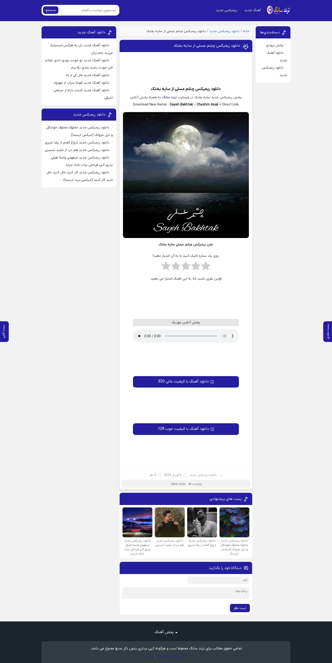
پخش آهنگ (164, 632)
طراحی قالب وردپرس (171, 655)
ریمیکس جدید (226, 10)
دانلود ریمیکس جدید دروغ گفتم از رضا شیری (77, 142)
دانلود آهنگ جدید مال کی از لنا (87, 75)
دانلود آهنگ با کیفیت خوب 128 (183, 428)
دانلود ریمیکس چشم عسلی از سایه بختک (207, 45)
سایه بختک (160, 89)
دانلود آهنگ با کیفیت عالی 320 (183, 381)
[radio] (205, 267)
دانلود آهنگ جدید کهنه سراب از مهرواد (81, 82)
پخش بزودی (275, 45)
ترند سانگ (169, 97)
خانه (246, 31)
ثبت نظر (240, 608)
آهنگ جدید (252, 10)
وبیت (149, 655)
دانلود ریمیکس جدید (224, 31)
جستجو (50, 10)
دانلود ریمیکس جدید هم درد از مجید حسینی (77, 150)
